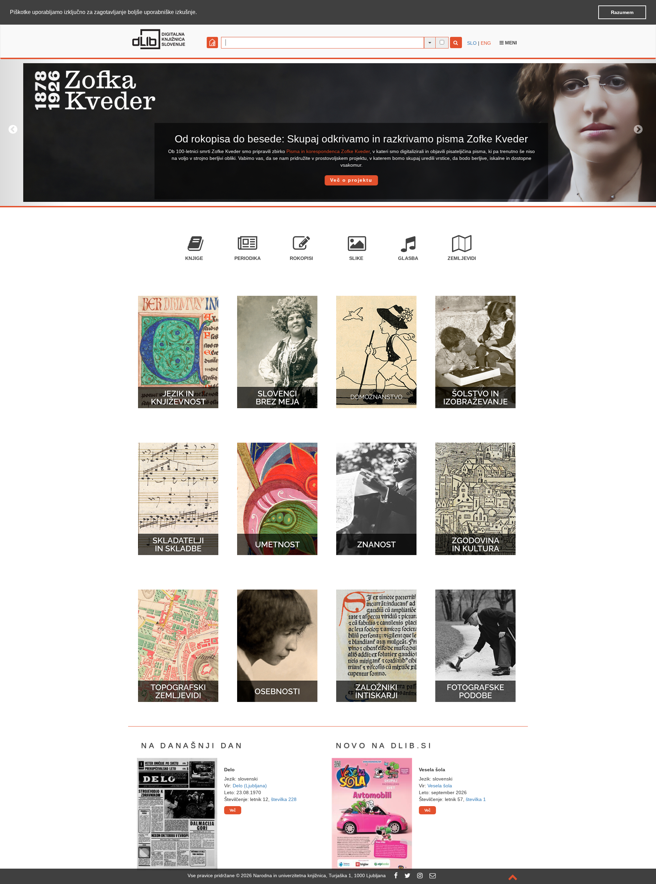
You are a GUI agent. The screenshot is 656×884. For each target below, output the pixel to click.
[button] (199, 13)
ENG (486, 43)
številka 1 (476, 799)
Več (233, 810)
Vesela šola (439, 785)
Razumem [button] (622, 12)
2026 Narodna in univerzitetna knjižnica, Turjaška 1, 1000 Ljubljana (313, 875)
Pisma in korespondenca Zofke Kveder (304, 151)
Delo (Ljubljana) (250, 785)
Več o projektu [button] (328, 180)
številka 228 (284, 799)
